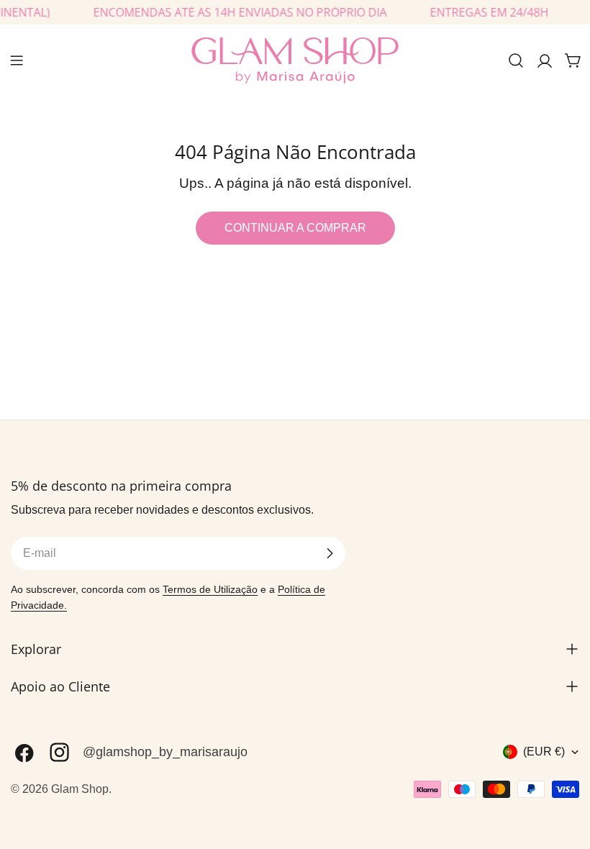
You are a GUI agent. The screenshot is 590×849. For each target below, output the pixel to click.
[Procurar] (516, 60)
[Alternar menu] (16, 60)
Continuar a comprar (295, 228)
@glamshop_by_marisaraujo (165, 752)
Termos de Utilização (210, 589)
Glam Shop (80, 789)
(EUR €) (544, 751)
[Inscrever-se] (329, 553)
